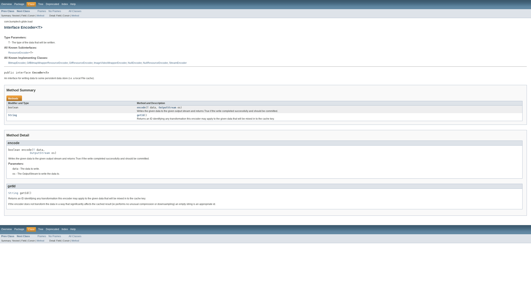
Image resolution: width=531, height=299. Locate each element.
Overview (6, 4)
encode (141, 107)
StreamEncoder (178, 62)
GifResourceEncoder (81, 62)
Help (73, 4)
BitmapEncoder (17, 62)
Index (65, 4)
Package (19, 4)
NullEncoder (135, 62)
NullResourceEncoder (155, 62)
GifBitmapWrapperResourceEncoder (47, 62)
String (12, 115)
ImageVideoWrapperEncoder (110, 62)
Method (40, 15)
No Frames (55, 11)
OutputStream (167, 107)
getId (140, 115)
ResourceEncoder (18, 52)
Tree (40, 4)
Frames (42, 11)
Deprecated (52, 4)
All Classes (75, 11)
